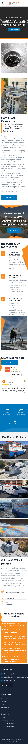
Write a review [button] (16, 374)
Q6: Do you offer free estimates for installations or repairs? (14, 651)
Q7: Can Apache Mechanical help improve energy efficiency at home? (13, 659)
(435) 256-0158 (10, 598)
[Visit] (2, 602)
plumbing (11, 187)
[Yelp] (11, 685)
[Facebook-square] (7, 685)
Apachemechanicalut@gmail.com (15, 593)
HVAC (3, 187)
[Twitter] (2, 685)
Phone (7, 596)
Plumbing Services (10, 59)
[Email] (2, 591)
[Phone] (2, 597)
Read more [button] (5, 394)
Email (7, 591)
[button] (14, 625)
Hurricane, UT (10, 604)
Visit (7, 602)
